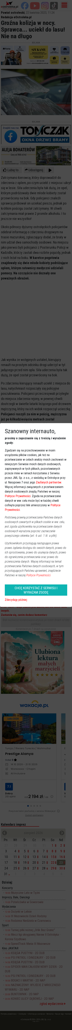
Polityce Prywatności (18, 496)
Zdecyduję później (16, 600)
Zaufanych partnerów (48, 482)
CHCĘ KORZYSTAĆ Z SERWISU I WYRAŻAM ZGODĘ (36, 590)
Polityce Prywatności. (38, 575)
